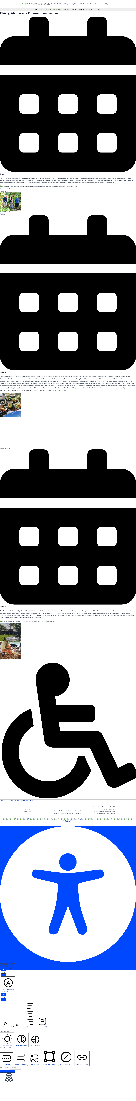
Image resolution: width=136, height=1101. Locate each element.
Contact (92, 9)
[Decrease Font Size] (3, 974)
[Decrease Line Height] (3, 999)
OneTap (9, 966)
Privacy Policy (27, 809)
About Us (82, 9)
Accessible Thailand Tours (50, 9)
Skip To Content (5, 1067)
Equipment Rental (70, 9)
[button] (60, 9)
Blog (99, 9)
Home (36, 9)
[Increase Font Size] (3, 969)
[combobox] (68, 820)
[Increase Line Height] (3, 994)
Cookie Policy (27, 811)
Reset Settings (7, 1071)
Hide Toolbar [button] (6, 968)
